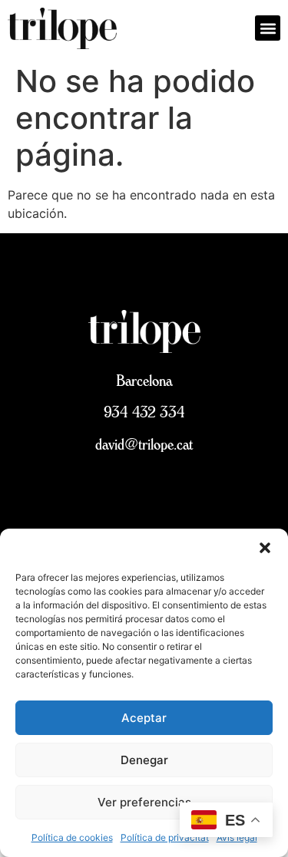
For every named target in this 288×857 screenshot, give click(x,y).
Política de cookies (72, 837)
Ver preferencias (144, 802)
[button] (265, 547)
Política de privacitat (165, 837)
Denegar (144, 760)
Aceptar (144, 717)
